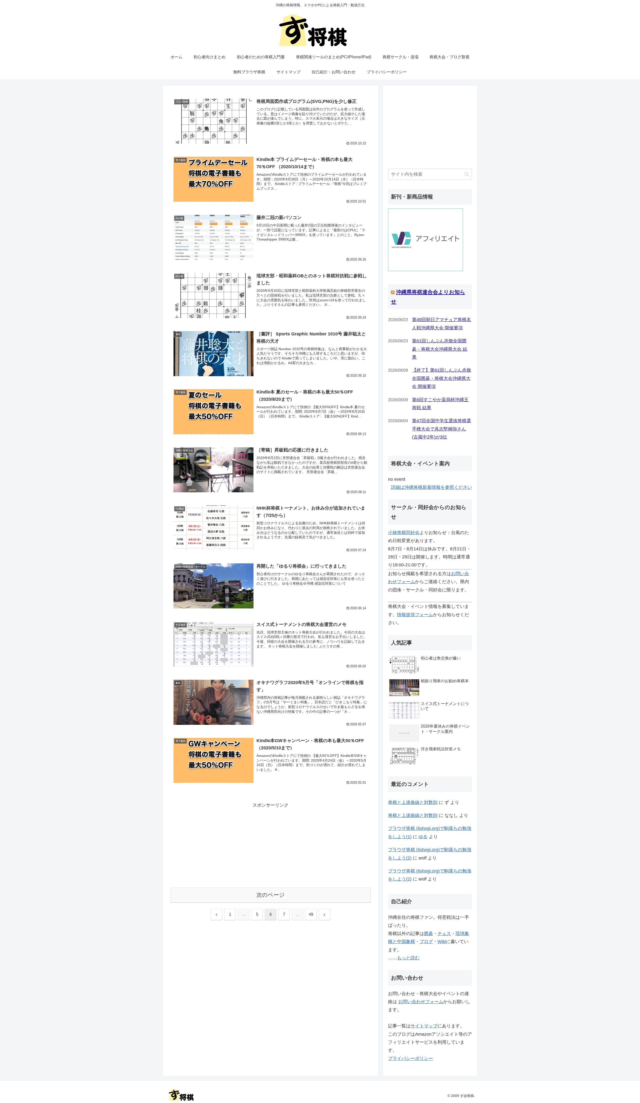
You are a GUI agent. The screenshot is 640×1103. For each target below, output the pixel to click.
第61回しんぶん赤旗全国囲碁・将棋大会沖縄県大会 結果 (439, 349)
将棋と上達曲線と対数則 (413, 802)
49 (311, 914)
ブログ (426, 941)
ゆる (423, 836)
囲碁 (428, 933)
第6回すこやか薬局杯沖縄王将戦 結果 (440, 403)
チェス (444, 933)
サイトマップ (424, 1025)
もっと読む (408, 957)
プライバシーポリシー (410, 1058)
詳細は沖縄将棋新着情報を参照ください (431, 487)
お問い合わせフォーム (420, 1001)
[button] (466, 174)
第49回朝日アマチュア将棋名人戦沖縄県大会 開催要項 (441, 323)
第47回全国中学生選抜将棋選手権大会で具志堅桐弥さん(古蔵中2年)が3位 (441, 428)
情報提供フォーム (415, 614)
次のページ (270, 895)
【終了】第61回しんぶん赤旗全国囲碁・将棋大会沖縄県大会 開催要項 (441, 378)
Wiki (442, 941)
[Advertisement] (270, 844)
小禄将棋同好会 (404, 532)
